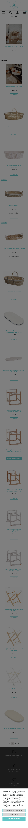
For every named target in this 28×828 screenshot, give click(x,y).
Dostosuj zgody (14, 814)
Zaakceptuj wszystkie (14, 818)
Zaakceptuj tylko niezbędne (14, 810)
